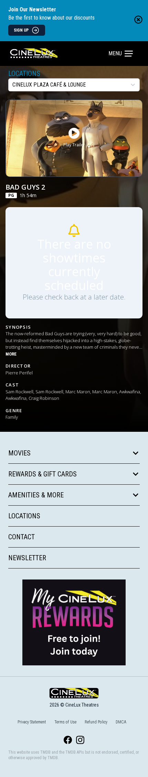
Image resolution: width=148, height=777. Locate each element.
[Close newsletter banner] (138, 19)
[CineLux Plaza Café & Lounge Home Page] (59, 53)
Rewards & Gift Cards (42, 474)
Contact (21, 537)
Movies (19, 453)
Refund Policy (96, 722)
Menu (115, 53)
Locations (24, 73)
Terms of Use (65, 722)
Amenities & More (36, 495)
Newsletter (27, 558)
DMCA (121, 722)
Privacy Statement (32, 722)
